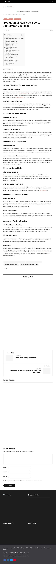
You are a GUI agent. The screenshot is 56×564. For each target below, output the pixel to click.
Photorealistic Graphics (11, 40)
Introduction (7, 37)
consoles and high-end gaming (25, 93)
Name (5, 467)
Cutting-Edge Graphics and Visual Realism (14, 38)
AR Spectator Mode (10, 63)
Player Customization (11, 53)
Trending (13, 428)
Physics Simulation (10, 44)
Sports (10, 19)
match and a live (19, 97)
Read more (25, 404)
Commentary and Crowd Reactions (13, 50)
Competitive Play (10, 57)
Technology (17, 19)
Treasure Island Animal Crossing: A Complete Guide (33, 518)
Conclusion (9, 64)
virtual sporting (43, 190)
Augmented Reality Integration (11, 60)
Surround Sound (10, 48)
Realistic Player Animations (12, 41)
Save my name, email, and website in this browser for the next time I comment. (23, 480)
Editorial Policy (20, 547)
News (5, 19)
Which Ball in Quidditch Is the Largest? (36, 394)
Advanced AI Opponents (11, 45)
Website (5, 476)
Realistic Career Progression (12, 54)
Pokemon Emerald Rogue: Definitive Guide (45, 518)
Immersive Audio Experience (11, 47)
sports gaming (46, 251)
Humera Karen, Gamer (14, 340)
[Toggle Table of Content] (22, 35)
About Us (5, 547)
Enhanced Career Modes (10, 51)
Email (4, 472)
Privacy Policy (29, 547)
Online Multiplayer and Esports (11, 56)
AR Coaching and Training (12, 61)
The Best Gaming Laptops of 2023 (13, 307)
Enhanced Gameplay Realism (11, 43)
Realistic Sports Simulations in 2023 (29, 264)
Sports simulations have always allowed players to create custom (18, 174)
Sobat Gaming (15, 552)
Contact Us (12, 547)
